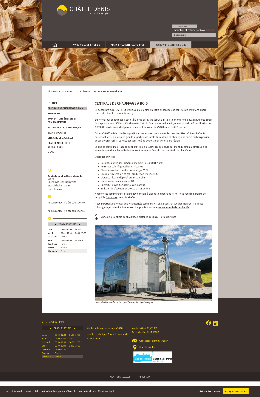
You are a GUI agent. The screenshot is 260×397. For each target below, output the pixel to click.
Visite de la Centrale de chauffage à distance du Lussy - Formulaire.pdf (138, 217)
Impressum (144, 376)
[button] (67, 170)
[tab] (67, 170)
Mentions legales (120, 376)
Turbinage (54, 113)
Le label (52, 103)
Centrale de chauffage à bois (65, 108)
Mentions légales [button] (107, 391)
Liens (51, 151)
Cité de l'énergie (82, 91)
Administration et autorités (127, 44)
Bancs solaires (57, 132)
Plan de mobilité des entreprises (60, 144)
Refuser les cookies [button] (210, 391)
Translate (211, 30)
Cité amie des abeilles (61, 137)
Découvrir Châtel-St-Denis (170, 44)
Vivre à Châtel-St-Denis (86, 44)
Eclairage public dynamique (64, 127)
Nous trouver (55, 189)
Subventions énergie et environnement (62, 120)
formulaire (111, 197)
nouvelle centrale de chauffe (173, 207)
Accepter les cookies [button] (236, 391)
